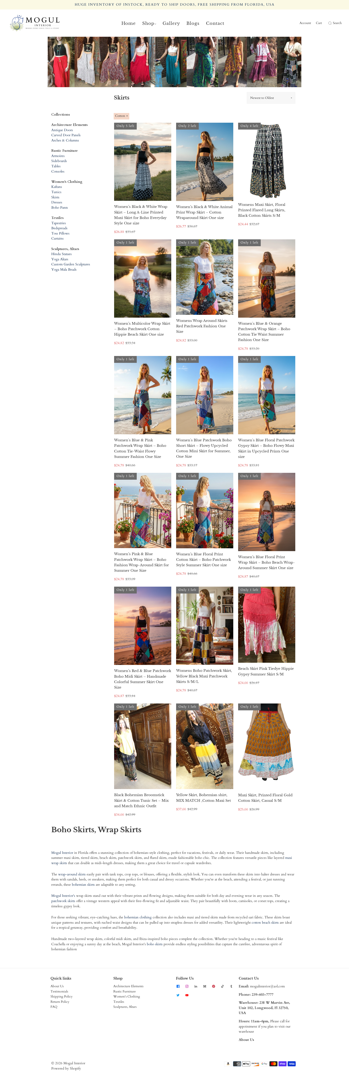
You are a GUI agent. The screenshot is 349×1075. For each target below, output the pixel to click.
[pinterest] (213, 986)
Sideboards (59, 161)
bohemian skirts (83, 884)
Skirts (55, 197)
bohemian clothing (138, 917)
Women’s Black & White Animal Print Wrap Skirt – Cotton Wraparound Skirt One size (204, 212)
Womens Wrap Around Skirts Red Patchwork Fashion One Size (201, 326)
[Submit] (329, 23)
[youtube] (186, 995)
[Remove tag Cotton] (121, 116)
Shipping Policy (61, 996)
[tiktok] (222, 986)
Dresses (56, 202)
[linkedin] (195, 986)
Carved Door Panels (66, 135)
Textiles (118, 1002)
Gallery (171, 23)
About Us (57, 986)
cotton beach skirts (265, 922)
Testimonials (59, 991)
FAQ (53, 1007)
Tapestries (58, 223)
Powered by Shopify (66, 1068)
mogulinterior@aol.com (267, 986)
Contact (215, 23)
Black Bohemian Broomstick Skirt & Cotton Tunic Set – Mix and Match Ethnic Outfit (141, 800)
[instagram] (186, 986)
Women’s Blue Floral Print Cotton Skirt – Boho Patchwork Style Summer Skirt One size (203, 559)
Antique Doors (62, 130)
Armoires (58, 156)
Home (128, 23)
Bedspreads (59, 228)
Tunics (56, 192)
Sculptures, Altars (125, 1007)
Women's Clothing (126, 996)
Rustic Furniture (124, 991)
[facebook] (177, 986)
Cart (319, 23)
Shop (148, 23)
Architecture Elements (128, 986)
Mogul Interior (62, 852)
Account (305, 23)
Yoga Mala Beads (64, 269)
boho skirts (155, 944)
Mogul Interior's (63, 895)
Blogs (193, 23)
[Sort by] (271, 98)
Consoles (57, 171)
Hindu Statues (61, 254)
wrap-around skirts (72, 874)
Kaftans (56, 186)
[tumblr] (231, 986)
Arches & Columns (65, 140)
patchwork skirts (63, 901)
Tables (56, 166)
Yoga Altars (59, 259)
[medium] (204, 986)
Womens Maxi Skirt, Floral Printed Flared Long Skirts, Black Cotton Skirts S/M (261, 210)
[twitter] (177, 995)
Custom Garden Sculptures (70, 264)
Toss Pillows (60, 233)
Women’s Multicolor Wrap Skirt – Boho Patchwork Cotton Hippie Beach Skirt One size (142, 329)
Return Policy (59, 1002)
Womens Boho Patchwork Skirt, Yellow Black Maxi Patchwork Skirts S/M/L (204, 676)
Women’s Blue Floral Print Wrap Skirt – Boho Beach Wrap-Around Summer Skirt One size (266, 562)
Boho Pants (59, 207)
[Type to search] (327, 23)
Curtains (57, 238)
